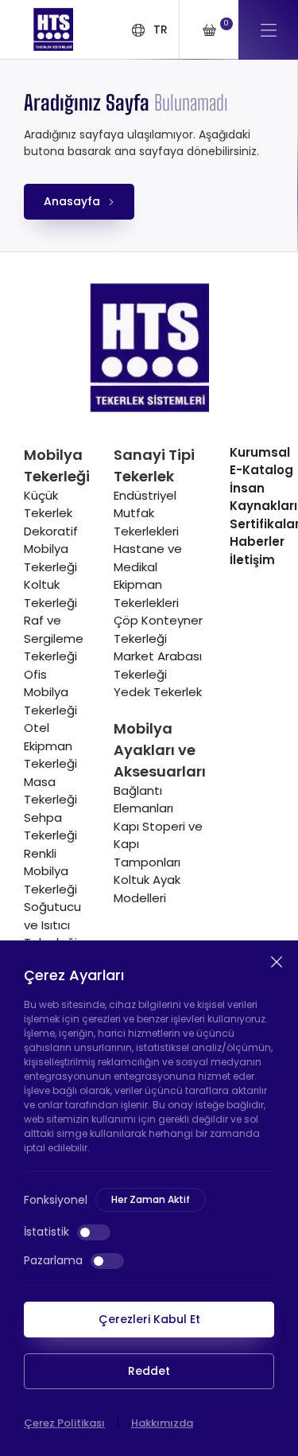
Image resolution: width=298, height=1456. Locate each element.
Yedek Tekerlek (158, 691)
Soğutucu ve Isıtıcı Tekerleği (52, 924)
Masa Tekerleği (50, 790)
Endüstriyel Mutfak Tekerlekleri (146, 513)
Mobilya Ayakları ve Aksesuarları (160, 749)
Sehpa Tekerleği (50, 826)
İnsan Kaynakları (263, 497)
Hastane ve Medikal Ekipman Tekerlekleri (148, 575)
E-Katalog (261, 469)
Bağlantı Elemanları (143, 799)
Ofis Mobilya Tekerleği (50, 692)
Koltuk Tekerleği (50, 593)
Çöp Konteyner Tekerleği (158, 629)
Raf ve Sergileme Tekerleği (53, 638)
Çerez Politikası (64, 1423)
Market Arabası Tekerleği (158, 665)
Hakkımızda (162, 1423)
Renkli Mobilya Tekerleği (50, 871)
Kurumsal (260, 452)
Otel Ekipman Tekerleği (50, 745)
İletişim (252, 559)
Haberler (257, 541)
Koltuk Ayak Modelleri (147, 888)
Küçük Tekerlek (48, 504)
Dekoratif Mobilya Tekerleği (51, 549)
